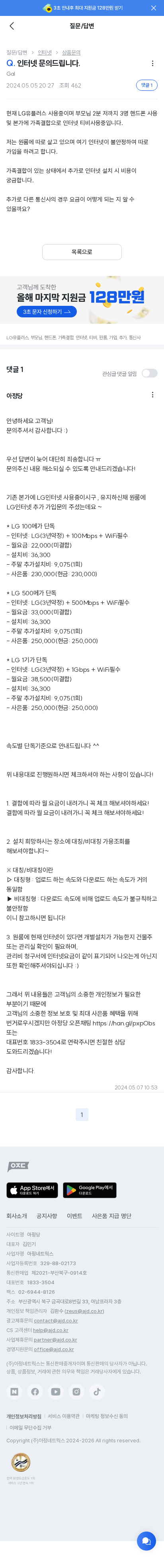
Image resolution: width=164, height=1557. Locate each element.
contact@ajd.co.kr (56, 1321)
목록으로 (82, 252)
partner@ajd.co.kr (55, 1340)
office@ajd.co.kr (54, 1349)
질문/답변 (16, 52)
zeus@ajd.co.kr (84, 1311)
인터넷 (45, 52)
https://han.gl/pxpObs (124, 1023)
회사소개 (16, 1216)
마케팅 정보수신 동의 (107, 1416)
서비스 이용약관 (64, 1416)
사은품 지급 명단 (111, 1216)
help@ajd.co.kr (50, 1330)
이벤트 (74, 1216)
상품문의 (71, 52)
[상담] (146, 1541)
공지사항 (47, 1216)
